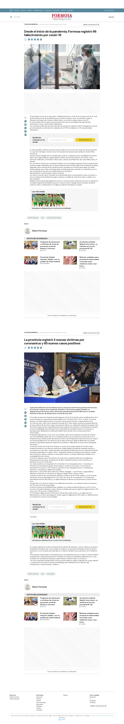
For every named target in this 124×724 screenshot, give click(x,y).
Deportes (17, 10)
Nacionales (48, 10)
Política (63, 10)
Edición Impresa (109, 10)
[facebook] (32, 39)
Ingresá (111, 17)
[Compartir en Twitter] (35, 39)
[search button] (11, 10)
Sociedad (70, 10)
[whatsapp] (29, 39)
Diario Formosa (39, 230)
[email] (38, 39)
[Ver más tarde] (25, 39)
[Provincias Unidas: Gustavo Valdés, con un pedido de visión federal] (31, 260)
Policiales (56, 10)
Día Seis (23, 10)
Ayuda (111, 715)
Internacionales (38, 10)
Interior (29, 10)
